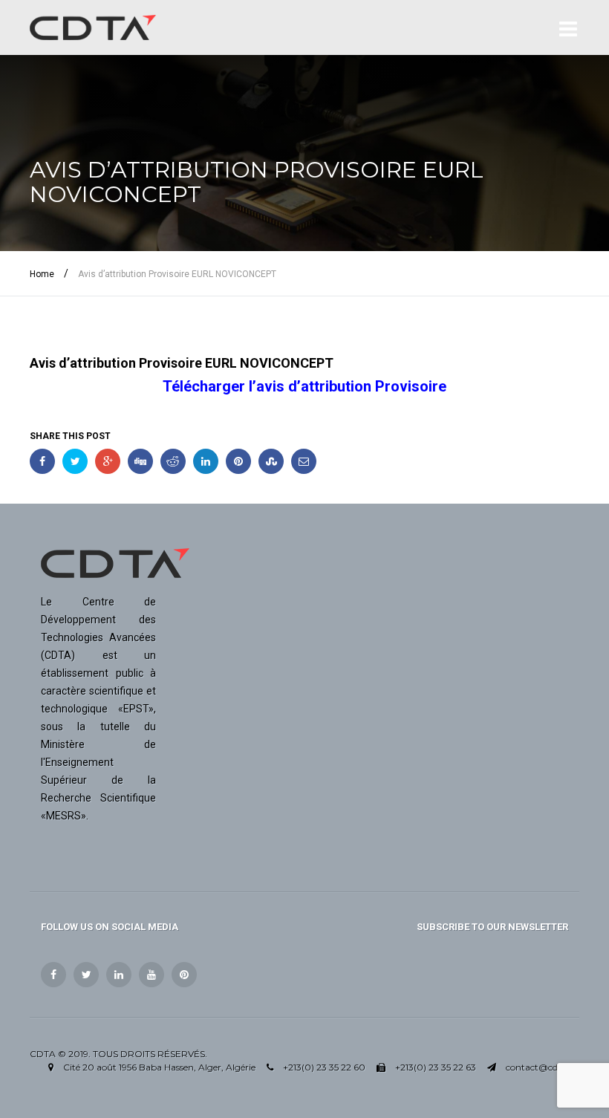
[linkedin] (118, 974)
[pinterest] (184, 974)
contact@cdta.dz (542, 1067)
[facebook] (53, 974)
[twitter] (86, 974)
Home (42, 274)
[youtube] (151, 974)
